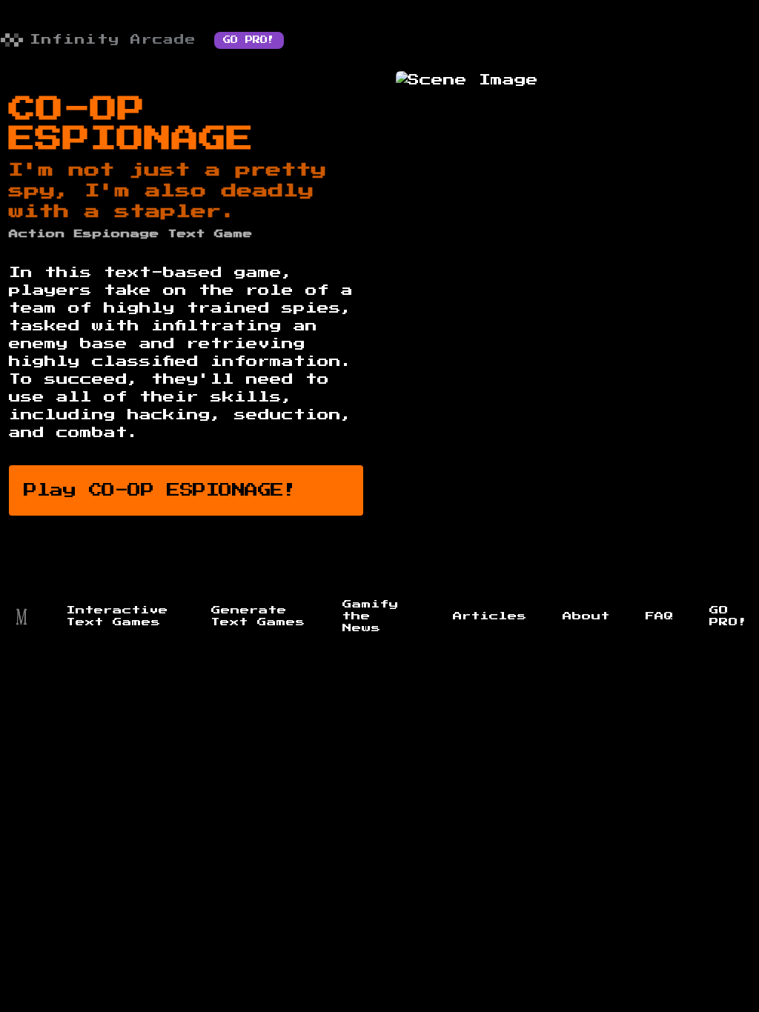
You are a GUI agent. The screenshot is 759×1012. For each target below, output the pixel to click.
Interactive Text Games (117, 616)
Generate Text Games (258, 616)
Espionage (116, 234)
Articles (490, 616)
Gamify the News (370, 616)
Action (37, 234)
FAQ (660, 616)
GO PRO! (249, 40)
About (586, 616)
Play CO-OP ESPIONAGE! (160, 490)
